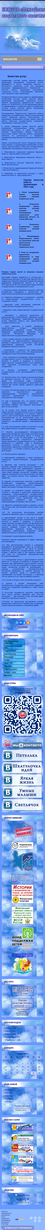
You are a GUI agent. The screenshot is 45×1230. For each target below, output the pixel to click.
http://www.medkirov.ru (11, 170)
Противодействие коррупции (11, 642)
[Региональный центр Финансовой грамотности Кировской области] (22, 870)
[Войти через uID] (17, 622)
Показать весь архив (22, 1106)
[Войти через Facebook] (24, 622)
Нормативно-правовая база (13, 647)
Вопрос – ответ (10, 672)
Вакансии (8, 675)
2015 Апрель (9, 1090)
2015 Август (9, 1102)
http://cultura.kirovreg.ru (10, 164)
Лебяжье (8, 1034)
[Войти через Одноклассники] (28, 622)
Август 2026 (22, 1054)
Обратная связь (10, 669)
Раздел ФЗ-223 (10, 651)
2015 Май (8, 1093)
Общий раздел (10, 1040)
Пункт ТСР (8, 663)
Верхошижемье (10, 1037)
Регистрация (22, 627)
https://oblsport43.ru (24, 175)
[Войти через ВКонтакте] (20, 622)
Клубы (7, 660)
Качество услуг (10, 654)
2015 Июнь (9, 1096)
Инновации (8, 657)
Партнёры (8, 666)
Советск (8, 1028)
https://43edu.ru (7, 159)
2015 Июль (9, 1099)
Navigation (10, 59)
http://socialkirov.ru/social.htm (19, 154)
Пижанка (8, 1031)
